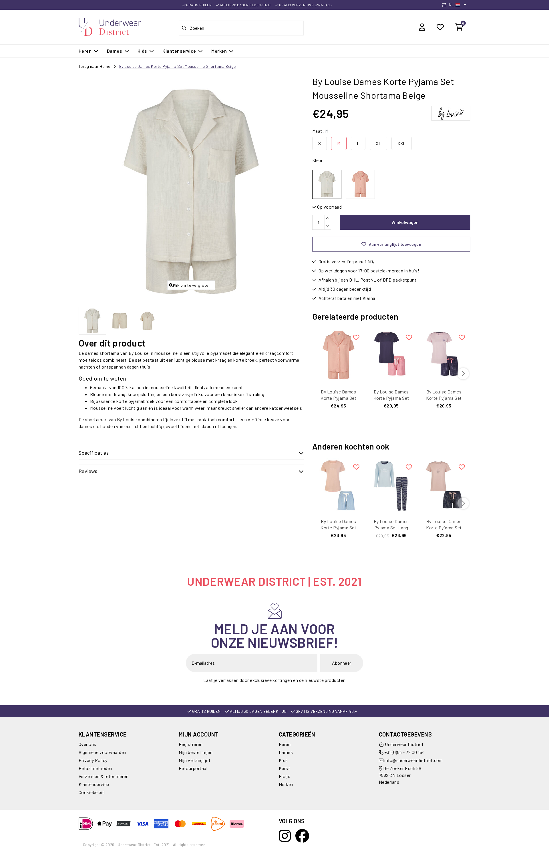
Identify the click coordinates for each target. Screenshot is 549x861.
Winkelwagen (405, 222)
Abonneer (341, 663)
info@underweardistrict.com (413, 760)
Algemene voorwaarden (102, 752)
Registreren (190, 744)
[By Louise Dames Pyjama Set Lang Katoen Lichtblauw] (391, 484)
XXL (401, 143)
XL (378, 143)
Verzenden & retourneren (103, 776)
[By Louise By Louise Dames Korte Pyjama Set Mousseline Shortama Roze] (360, 184)
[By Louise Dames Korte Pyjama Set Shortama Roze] (444, 484)
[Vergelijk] (445, 4)
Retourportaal (193, 768)
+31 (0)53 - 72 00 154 (404, 752)
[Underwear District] (110, 26)
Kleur (317, 160)
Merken (286, 784)
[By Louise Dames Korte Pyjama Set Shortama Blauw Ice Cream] (391, 354)
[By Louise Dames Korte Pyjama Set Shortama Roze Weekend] (444, 354)
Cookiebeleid (92, 792)
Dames (286, 752)
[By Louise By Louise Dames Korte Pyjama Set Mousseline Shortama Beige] (327, 184)
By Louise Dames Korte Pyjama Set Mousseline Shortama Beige (177, 66)
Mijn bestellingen (195, 752)
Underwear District (403, 744)
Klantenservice (94, 784)
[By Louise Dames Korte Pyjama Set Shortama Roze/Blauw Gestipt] (339, 484)
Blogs (284, 776)
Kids (283, 760)
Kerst (284, 768)
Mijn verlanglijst (194, 760)
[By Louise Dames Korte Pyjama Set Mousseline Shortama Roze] (339, 354)
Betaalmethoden (95, 768)
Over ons (87, 744)
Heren (285, 744)
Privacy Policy (93, 760)
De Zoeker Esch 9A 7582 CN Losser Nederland (400, 775)
